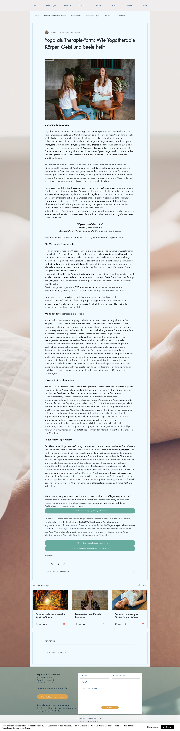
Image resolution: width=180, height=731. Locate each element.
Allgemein (121, 15)
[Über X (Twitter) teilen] (52, 564)
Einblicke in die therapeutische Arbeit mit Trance (50, 616)
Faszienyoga (76, 15)
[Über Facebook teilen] (46, 564)
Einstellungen (152, 727)
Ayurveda (108, 15)
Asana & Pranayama (92, 15)
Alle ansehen (143, 585)
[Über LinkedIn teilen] (58, 564)
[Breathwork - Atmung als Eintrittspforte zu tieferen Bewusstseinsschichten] (129, 600)
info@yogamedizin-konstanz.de (52, 688)
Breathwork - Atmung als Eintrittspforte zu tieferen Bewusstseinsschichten (126, 616)
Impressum (81, 718)
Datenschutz (92, 718)
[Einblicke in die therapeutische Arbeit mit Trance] (50, 600)
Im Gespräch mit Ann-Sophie (55, 15)
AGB (101, 718)
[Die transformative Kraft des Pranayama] (90, 600)
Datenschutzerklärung (21, 728)
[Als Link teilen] (64, 564)
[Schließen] (177, 727)
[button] (50, 5)
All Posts (35, 15)
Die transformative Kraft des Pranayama (88, 616)
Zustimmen (167, 727)
